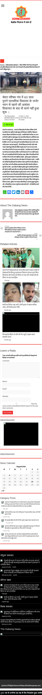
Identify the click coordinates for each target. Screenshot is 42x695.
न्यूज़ (30, 118)
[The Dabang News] (21, 13)
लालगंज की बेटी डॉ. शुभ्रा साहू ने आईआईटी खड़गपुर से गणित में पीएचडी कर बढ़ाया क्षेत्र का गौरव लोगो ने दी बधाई (22, 527)
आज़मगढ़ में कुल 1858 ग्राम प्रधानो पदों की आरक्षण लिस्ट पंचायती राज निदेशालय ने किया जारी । (21, 571)
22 (32, 482)
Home (2, 65)
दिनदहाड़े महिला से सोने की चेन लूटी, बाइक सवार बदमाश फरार (22, 520)
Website (5, 396)
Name (4, 381)
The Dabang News (9, 116)
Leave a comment (9, 120)
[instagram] (24, 683)
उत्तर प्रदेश (23, 118)
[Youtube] (22, 683)
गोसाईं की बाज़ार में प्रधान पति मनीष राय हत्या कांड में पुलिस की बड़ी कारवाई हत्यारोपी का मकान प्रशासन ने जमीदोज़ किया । (20, 562)
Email (4, 389)
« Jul (2, 491)
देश (27, 118)
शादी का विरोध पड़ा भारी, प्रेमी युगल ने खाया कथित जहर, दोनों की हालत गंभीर (19, 305)
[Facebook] (18, 683)
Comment (5, 361)
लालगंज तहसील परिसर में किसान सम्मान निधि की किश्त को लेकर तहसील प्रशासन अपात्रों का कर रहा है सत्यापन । (15, 229)
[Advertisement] (21, 40)
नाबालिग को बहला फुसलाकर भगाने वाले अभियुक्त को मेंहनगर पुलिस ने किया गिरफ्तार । (25, 236)
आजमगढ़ (17, 118)
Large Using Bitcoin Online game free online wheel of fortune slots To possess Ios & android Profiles (20, 620)
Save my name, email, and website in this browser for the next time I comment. (20, 406)
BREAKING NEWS (12, 65)
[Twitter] (20, 683)
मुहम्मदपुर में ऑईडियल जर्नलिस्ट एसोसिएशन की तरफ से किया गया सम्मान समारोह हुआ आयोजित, (22, 612)
